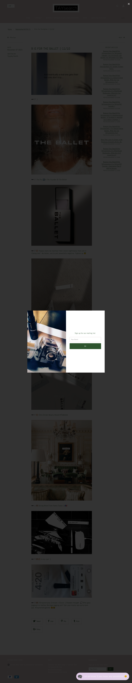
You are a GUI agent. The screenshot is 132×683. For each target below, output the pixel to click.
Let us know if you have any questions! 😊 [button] (105, 676)
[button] (102, 676)
